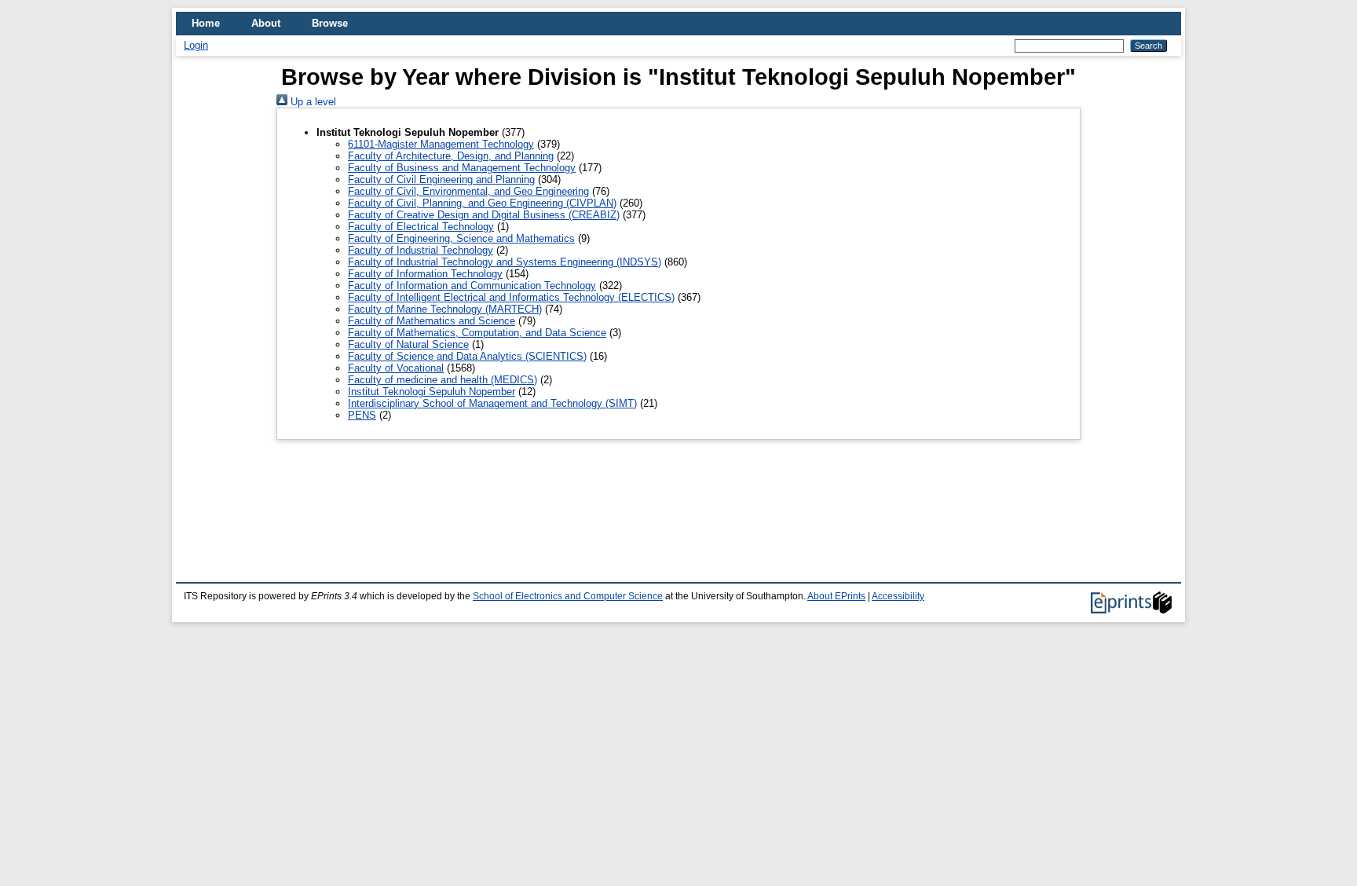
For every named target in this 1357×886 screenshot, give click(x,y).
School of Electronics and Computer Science (568, 596)
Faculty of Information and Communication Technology (472, 285)
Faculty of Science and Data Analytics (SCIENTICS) (467, 356)
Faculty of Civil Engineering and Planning (441, 179)
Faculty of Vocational (396, 368)
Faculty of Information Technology (425, 274)
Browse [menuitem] (330, 23)
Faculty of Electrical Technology (421, 226)
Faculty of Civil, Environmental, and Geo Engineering (468, 191)
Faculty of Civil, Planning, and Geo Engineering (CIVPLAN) (482, 203)
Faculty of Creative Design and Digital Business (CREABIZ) (484, 215)
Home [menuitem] (206, 23)
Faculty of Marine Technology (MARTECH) (445, 309)
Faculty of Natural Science (408, 344)
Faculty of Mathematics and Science (431, 321)
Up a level (311, 102)
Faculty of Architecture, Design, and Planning (451, 156)
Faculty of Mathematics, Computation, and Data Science (477, 333)
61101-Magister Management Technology (441, 144)
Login (196, 45)
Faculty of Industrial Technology (420, 250)
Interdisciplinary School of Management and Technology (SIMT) (492, 403)
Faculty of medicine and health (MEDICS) (442, 380)
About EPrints (836, 596)
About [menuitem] (265, 23)
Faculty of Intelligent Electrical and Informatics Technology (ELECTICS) (511, 297)
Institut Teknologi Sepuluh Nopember (431, 391)
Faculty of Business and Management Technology (462, 168)
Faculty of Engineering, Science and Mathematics (461, 238)
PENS (362, 415)
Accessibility (898, 596)
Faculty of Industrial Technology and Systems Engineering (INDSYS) (504, 262)
